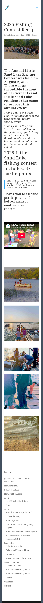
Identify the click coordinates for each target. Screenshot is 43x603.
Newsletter (11, 554)
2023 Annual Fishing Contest (18, 573)
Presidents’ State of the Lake (18, 558)
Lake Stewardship (14, 546)
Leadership (9, 543)
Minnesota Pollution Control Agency (21, 531)
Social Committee (11, 562)
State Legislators (13, 520)
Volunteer (8, 581)
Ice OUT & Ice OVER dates (17, 501)
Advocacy (8, 509)
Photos (9, 577)
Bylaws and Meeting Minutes (18, 550)
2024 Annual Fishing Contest (18, 569)
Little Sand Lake (13, 35)
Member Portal (11, 485)
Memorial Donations (13, 494)
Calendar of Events (14, 565)
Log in (7, 472)
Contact (7, 586)
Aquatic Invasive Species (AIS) (19, 512)
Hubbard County (13, 516)
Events (34, 35)
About (6, 498)
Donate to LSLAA (11, 490)
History (9, 505)
